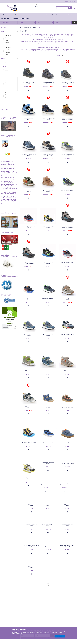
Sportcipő (7, 42)
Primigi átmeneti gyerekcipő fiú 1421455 (48, 442)
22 (5, 87)
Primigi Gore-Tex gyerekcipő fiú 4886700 (48, 118)
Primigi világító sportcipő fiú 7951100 (28, 298)
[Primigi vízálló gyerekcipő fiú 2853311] (48, 72)
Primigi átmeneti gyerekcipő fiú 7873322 (29, 334)
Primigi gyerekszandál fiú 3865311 (28, 118)
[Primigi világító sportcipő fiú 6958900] (28, 215)
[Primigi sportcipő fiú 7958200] (67, 323)
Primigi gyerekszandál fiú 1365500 (31, 525)
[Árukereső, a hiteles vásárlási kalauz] (9, 300)
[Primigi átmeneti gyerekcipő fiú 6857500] (48, 179)
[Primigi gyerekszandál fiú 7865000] (28, 395)
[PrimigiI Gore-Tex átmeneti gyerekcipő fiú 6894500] (67, 215)
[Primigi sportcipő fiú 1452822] (45, 480)
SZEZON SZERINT (35, 15)
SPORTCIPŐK (44, 15)
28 (5, 102)
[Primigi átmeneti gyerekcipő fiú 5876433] (28, 144)
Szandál (7, 45)
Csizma (6, 37)
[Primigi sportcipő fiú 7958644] (48, 287)
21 (5, 85)
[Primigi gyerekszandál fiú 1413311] (31, 563)
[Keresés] (70, 7)
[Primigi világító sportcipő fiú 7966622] (48, 251)
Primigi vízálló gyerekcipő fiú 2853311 (48, 82)
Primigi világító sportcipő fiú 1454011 (48, 463)
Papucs (6, 40)
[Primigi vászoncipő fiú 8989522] (28, 431)
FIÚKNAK (28, 15)
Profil (73, 1)
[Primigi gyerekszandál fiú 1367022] (67, 522)
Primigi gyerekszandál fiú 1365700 (67, 504)
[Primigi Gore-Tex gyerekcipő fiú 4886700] (48, 108)
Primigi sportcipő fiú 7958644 (48, 298)
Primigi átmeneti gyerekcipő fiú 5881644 (68, 154)
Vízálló (6, 54)
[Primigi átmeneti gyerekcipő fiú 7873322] (28, 323)
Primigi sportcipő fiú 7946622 (67, 262)
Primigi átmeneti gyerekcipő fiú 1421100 (68, 442)
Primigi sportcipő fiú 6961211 (67, 190)
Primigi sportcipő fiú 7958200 (67, 334)
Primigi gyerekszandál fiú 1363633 (31, 504)
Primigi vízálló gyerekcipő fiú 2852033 (67, 82)
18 (5, 78)
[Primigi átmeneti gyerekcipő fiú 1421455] (48, 431)
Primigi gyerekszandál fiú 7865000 (28, 406)
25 (5, 94)
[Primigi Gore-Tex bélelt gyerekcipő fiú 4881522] (67, 108)
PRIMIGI (34, 27)
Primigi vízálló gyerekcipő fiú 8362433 (28, 82)
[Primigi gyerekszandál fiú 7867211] (28, 359)
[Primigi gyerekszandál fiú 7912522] (48, 395)
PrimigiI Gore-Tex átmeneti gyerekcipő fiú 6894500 (68, 226)
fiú (5, 62)
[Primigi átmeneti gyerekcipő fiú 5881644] (67, 144)
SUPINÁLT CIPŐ (53, 15)
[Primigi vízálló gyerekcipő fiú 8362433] (28, 72)
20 (5, 82)
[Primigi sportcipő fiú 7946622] (67, 251)
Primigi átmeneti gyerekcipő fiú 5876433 (29, 154)
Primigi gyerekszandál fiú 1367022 (67, 525)
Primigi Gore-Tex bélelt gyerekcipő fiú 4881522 (67, 118)
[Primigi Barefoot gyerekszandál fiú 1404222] (31, 543)
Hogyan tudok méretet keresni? (20, 18)
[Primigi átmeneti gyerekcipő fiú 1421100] (67, 431)
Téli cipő (7, 49)
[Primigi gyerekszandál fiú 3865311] (28, 108)
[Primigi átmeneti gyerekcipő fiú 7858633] (67, 287)
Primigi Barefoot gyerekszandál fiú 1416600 (67, 546)
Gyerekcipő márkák (11, 15)
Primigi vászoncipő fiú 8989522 (29, 442)
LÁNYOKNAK (21, 15)
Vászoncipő (7, 52)
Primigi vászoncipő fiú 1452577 (65, 484)
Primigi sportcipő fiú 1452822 (45, 484)
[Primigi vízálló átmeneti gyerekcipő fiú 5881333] (48, 144)
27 (5, 99)
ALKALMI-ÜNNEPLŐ (5, 18)
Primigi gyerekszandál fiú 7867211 (28, 370)
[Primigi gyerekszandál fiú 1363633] (31, 501)
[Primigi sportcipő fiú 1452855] (67, 460)
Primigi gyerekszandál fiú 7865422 (48, 370)
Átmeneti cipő (8, 35)
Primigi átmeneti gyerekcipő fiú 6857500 (48, 190)
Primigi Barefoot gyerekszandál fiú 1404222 (31, 546)
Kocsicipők (61, 15)
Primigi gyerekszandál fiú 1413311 (31, 566)
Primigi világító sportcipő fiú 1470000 (28, 478)
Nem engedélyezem (49, 636)
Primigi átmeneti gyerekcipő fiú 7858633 (68, 298)
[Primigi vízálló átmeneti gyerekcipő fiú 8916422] (67, 395)
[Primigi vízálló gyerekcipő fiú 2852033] (67, 72)
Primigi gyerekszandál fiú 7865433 (67, 370)
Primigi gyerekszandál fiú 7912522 (48, 406)
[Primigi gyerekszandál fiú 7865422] (48, 359)
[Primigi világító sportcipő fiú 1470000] (28, 467)
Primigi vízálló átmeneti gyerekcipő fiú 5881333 (48, 154)
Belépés (66, 1)
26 (5, 97)
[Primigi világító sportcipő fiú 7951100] (28, 287)
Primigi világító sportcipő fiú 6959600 (48, 226)
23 (5, 90)
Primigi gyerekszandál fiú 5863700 (28, 190)
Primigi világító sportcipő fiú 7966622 (48, 262)
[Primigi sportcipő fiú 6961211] (67, 179)
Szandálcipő (8, 47)
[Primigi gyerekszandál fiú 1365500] (31, 522)
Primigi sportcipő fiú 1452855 (67, 463)
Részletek (28, 90)
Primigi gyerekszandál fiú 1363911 (48, 525)
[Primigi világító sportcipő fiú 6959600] (48, 215)
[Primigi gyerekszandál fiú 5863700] (28, 179)
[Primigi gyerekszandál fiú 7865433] (67, 359)
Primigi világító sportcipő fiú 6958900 (28, 226)
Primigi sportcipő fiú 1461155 (48, 546)
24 (5, 92)
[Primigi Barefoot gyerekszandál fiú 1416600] (67, 543)
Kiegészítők (69, 15)
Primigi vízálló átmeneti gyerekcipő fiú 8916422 (67, 406)
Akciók (2, 15)
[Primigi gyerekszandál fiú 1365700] (67, 501)
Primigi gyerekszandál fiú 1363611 (48, 504)
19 (5, 80)
